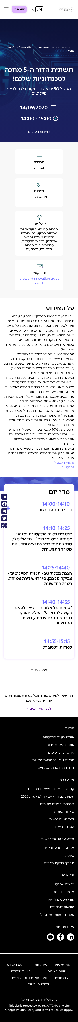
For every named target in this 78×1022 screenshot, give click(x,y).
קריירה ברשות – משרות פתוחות (51, 789)
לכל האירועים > (39, 708)
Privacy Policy (25, 1010)
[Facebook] (4, 503)
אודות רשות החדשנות (58, 737)
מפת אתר (40, 965)
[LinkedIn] (4, 496)
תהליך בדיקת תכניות (59, 863)
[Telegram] (4, 511)
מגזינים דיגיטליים (61, 892)
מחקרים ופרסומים (61, 753)
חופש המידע (16, 965)
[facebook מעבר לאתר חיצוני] (60, 937)
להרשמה (67, 467)
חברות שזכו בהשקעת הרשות (53, 760)
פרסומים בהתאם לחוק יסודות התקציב (38, 978)
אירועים (54, 47)
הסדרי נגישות (64, 827)
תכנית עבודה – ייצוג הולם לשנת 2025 (47, 796)
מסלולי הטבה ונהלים (59, 848)
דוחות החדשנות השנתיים (56, 768)
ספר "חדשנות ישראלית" (57, 915)
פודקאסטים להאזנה (59, 900)
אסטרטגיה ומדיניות (60, 745)
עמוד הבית (68, 47)
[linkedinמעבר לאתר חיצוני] (70, 937)
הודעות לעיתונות (62, 907)
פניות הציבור (57, 971)
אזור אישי (19, 9)
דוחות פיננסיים (38, 984)
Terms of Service (52, 1010)
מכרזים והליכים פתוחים (57, 804)
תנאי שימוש (63, 965)
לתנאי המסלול (64, 463)
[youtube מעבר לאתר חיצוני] (50, 937)
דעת (39, 999)
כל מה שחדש (64, 884)
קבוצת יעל (27, 999)
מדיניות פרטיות (22, 971)
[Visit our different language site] (39, 9)
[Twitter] (4, 518)
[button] (32, 10)
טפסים (69, 856)
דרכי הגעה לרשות (61, 819)
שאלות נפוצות (64, 812)
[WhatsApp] (4, 525)
